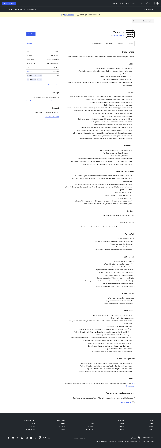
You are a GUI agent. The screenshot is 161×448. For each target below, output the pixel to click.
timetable (33, 79)
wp (28, 79)
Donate (62, 426)
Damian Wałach (118, 35)
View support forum (52, 117)
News (152, 423)
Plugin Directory (149, 9)
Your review (55, 101)
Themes (121, 423)
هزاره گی (133, 438)
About (152, 420)
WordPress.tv (89, 429)
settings (39, 79)
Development (97, 44)
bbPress (32, 426)
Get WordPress (9, 3)
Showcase (120, 420)
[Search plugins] (134, 21)
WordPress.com (29, 420)
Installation (109, 44)
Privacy (151, 429)
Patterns (121, 429)
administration (38, 75)
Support (29, 44)
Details (130, 44)
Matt (33, 423)
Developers (90, 426)
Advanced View (53, 85)
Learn (92, 420)
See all (28, 101)
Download (31, 34)
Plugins (122, 426)
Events (63, 423)
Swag (62, 429)
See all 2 (29, 71)
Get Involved (61, 420)
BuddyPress (30, 429)
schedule (29, 75)
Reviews (121, 44)
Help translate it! (67, 14)
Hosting (151, 426)
